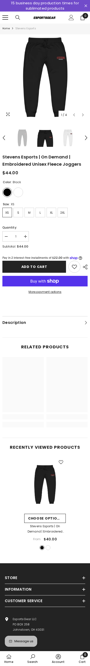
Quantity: (9, 227)
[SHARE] (84, 267)
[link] (23, 416)
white (48, 547)
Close (86, 6)
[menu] (5, 17)
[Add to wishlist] (74, 267)
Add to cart (34, 266)
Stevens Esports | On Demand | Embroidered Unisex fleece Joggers (45, 529)
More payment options (45, 292)
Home (6, 28)
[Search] (18, 17)
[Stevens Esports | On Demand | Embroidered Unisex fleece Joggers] (45, 484)
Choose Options (45, 518)
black (42, 547)
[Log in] (71, 17)
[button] (74, 115)
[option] (45, 77)
